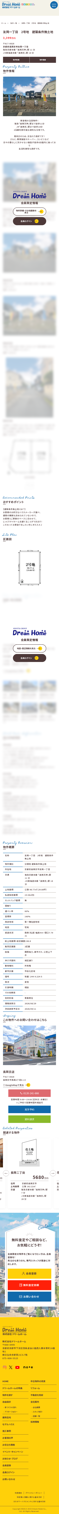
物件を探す (7, 1395)
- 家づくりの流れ (9, 1407)
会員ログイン (26, 221)
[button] (5, 459)
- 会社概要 (36, 1407)
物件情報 (16, 60)
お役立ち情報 (8, 1444)
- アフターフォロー (10, 1411)
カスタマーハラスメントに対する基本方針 (29, 1501)
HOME (5, 1381)
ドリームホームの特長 (12, 1388)
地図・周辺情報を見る (26, 648)
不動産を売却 (37, 1395)
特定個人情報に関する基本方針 (29, 1497)
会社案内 (35, 1401)
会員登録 (6, 1465)
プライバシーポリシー (34, 1493)
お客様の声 (7, 1437)
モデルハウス (8, 1424)
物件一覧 (13, 23)
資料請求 (29, 1119)
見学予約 (29, 1109)
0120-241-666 (31, 1093)
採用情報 (35, 1421)
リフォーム (35, 1388)
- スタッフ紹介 (37, 1411)
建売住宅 (6, 1417)
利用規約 (18, 1493)
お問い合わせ (8, 1479)
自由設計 (6, 1401)
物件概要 (43, 60)
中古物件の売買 (38, 1381)
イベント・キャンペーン (12, 1451)
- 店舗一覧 (36, 1416)
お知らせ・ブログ (10, 1458)
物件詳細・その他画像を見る (26, 211)
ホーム (3, 23)
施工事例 (6, 1430)
